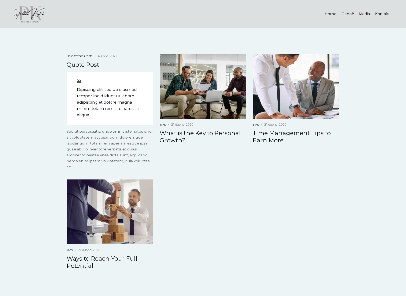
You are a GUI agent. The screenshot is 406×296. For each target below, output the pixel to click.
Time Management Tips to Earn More (292, 136)
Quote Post (83, 64)
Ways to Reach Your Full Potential (102, 262)
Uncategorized (80, 56)
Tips (163, 124)
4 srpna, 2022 (107, 56)
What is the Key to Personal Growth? (200, 136)
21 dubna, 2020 (182, 124)
